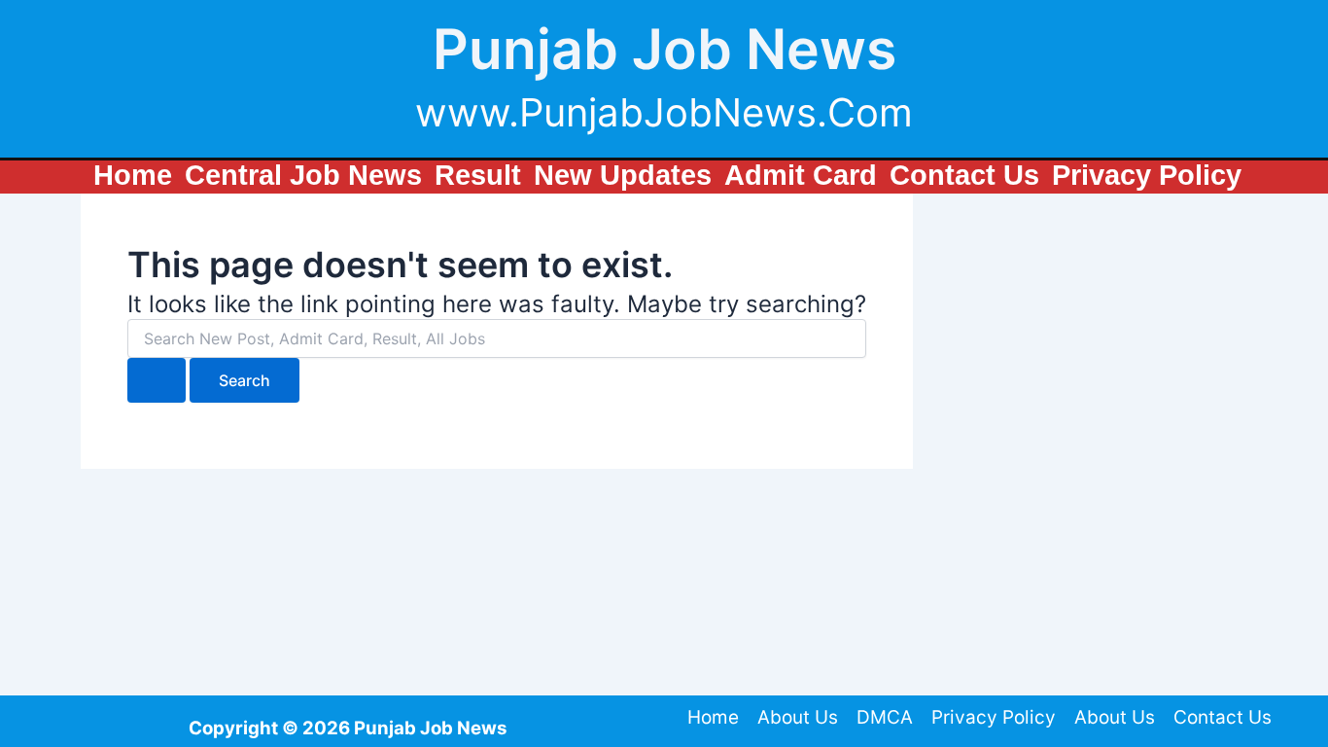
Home (713, 717)
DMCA (884, 717)
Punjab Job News (664, 49)
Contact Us (1222, 717)
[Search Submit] (156, 380)
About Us (797, 717)
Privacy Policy (993, 717)
